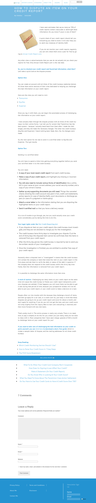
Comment (21, 416)
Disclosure (33, 490)
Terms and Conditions (37, 485)
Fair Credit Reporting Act (48, 224)
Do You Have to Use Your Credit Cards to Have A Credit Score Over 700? (48, 381)
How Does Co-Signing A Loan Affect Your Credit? (48, 368)
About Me (13, 490)
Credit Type (47, 2)
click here (39, 329)
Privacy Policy (15, 485)
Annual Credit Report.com (32, 54)
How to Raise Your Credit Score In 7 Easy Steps (37, 349)
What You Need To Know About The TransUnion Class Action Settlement (48, 378)
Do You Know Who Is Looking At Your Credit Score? (48, 375)
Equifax (22, 102)
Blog (66, 2)
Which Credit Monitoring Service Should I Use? (37, 345)
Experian (22, 106)
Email (19, 451)
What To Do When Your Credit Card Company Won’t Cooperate (48, 365)
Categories (38, 2)
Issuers (57, 2)
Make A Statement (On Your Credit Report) (48, 371)
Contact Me (14, 496)
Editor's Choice (27, 2)
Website (20, 459)
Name (20, 444)
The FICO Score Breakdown (29, 353)
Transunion (23, 98)
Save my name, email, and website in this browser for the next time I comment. (43, 466)
